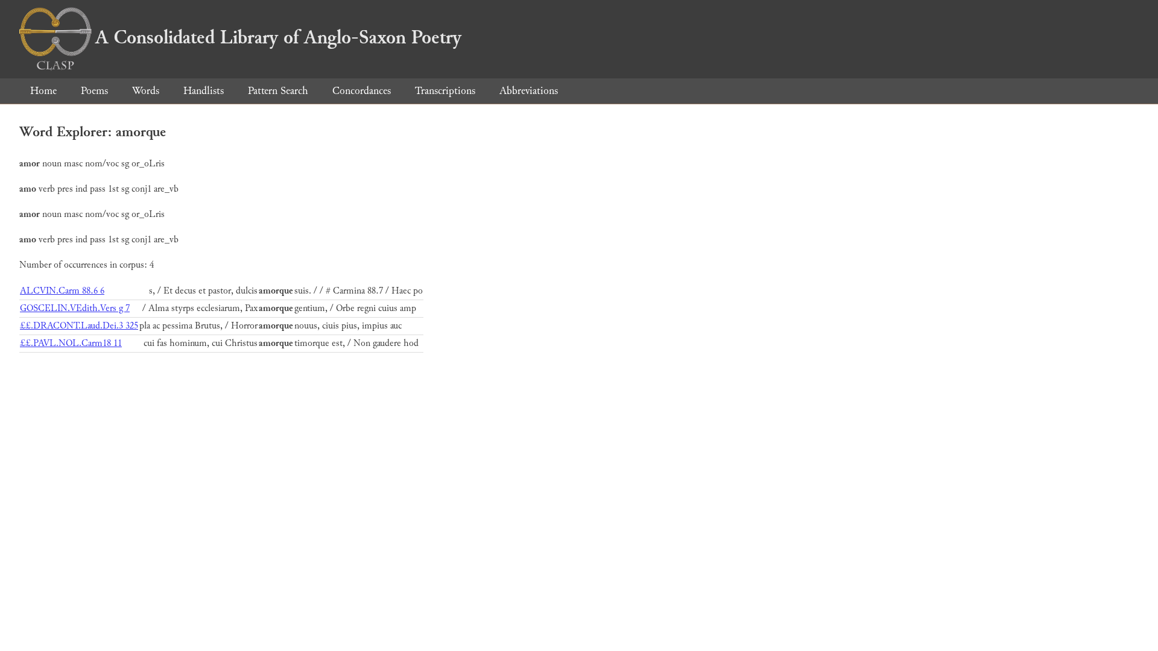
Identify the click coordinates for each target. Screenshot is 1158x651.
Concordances (361, 90)
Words (145, 90)
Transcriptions (445, 90)
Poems (94, 90)
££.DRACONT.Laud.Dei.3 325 (79, 326)
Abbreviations (528, 90)
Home (43, 90)
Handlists (203, 90)
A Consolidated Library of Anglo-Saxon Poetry (278, 37)
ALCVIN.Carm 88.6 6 (62, 291)
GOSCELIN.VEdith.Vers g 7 (75, 308)
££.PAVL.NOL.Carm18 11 (71, 343)
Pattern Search (278, 90)
